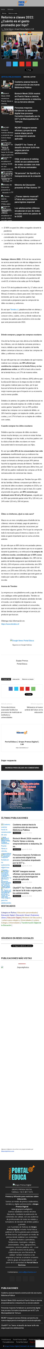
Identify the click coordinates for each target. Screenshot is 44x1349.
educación (16, 679)
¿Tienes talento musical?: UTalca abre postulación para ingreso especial (27, 199)
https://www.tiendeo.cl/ (10, 624)
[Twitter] (31, 1278)
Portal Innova (6, 1339)
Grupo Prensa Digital (12, 1346)
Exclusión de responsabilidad (31, 1346)
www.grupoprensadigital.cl (24, 1206)
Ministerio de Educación (31, 918)
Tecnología (5, 181)
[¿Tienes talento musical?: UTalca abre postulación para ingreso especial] (7, 204)
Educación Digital (8, 915)
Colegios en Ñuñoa (8, 913)
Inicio (3, 9)
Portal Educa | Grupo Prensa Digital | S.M (19, 29)
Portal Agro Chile (35, 1339)
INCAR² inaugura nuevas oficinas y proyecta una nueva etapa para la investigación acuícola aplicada (26, 133)
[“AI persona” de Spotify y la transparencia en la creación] (7, 177)
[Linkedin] (25, 1278)
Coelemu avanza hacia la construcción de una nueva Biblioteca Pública (27, 85)
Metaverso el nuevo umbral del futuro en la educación (34, 709)
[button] (40, 3)
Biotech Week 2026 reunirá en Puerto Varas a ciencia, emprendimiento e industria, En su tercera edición (21, 1301)
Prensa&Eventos (8, 1342)
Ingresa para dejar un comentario (22, 768)
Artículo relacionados (11, 77)
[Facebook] (12, 1278)
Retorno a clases (12, 13)
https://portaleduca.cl (22, 747)
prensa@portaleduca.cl (28, 1272)
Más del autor (29, 77)
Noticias (4, 13)
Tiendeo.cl (14, 309)
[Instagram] (18, 1278)
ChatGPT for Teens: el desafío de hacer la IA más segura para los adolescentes (27, 890)
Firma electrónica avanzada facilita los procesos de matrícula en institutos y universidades (11, 712)
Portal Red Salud (22, 1342)
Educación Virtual (22, 915)
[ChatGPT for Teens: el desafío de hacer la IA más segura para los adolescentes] (7, 151)
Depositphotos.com (7, 1151)
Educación (5, 88)
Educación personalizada (27, 913)
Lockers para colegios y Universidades (17, 920)
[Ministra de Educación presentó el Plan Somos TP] (7, 189)
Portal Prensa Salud (20, 1339)
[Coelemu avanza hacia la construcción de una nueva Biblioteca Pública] (7, 85)
